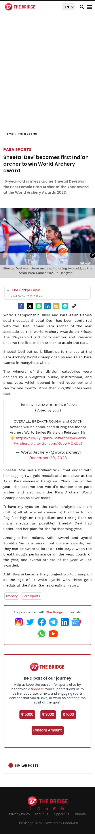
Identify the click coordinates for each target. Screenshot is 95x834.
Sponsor (37, 689)
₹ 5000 (27, 714)
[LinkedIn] (47, 306)
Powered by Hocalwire (61, 823)
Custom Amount (47, 730)
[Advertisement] (47, 74)
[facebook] (21, 306)
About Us (41, 814)
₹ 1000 (68, 714)
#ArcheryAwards (71, 438)
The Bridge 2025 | (30, 823)
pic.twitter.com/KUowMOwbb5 (56, 443)
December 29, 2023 (48, 458)
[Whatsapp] (38, 306)
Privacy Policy (19, 814)
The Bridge (54, 612)
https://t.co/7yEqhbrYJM (36, 438)
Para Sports (17, 149)
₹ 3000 (48, 714)
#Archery (21, 443)
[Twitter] (30, 306)
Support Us (61, 814)
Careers (80, 814)
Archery (12, 596)
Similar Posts (27, 765)
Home (9, 134)
